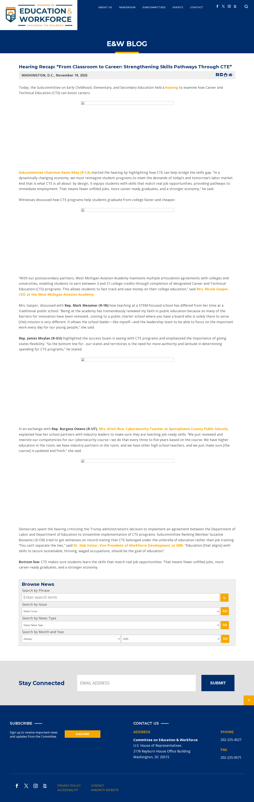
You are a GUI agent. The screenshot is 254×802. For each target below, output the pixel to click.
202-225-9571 (231, 757)
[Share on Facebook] (217, 74)
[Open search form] (246, 6)
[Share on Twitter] (221, 74)
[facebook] (217, 6)
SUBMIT (218, 683)
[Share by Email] (230, 74)
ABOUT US (105, 7)
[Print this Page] (225, 74)
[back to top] (249, 700)
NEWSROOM (127, 7)
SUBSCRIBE (82, 734)
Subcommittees (153, 7)
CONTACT (196, 7)
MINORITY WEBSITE (105, 790)
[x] (223, 6)
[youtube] (235, 6)
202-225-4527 (231, 739)
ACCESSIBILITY (67, 790)
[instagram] (229, 6)
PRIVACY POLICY (69, 785)
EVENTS (178, 7)
